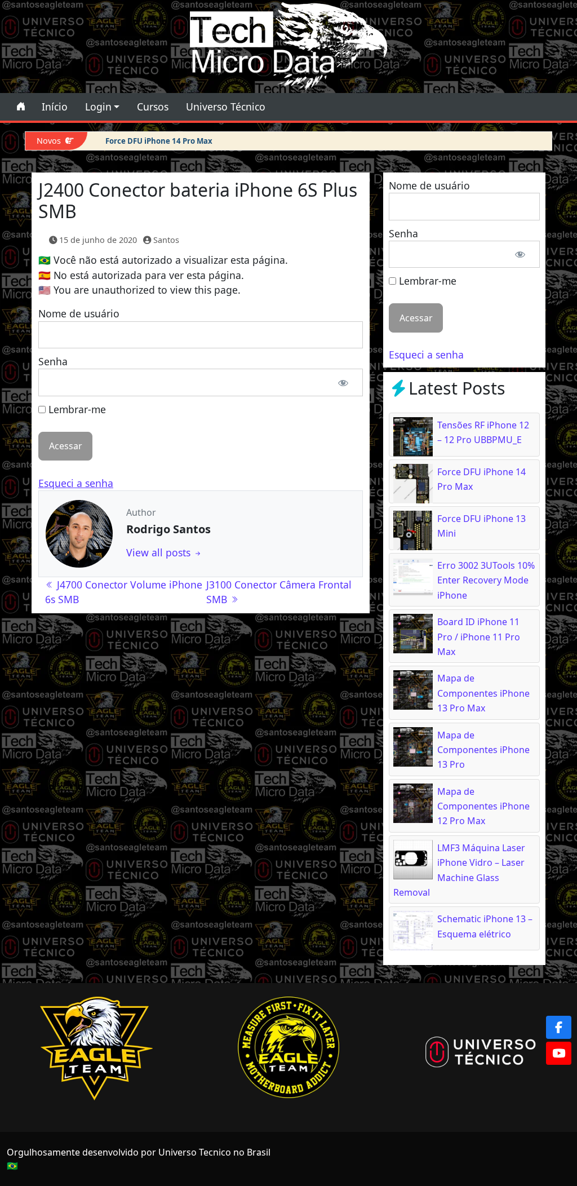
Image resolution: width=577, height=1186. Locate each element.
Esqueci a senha (75, 483)
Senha (53, 361)
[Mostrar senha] (343, 382)
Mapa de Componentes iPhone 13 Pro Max (483, 693)
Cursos (152, 106)
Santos (166, 239)
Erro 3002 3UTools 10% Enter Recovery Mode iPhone (486, 580)
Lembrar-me (76, 409)
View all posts (159, 552)
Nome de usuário (78, 313)
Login (98, 106)
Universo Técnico (225, 106)
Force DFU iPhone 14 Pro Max (158, 141)
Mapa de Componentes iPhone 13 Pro (483, 750)
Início (55, 106)
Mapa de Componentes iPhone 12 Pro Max (483, 806)
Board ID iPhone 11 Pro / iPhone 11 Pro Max (478, 637)
